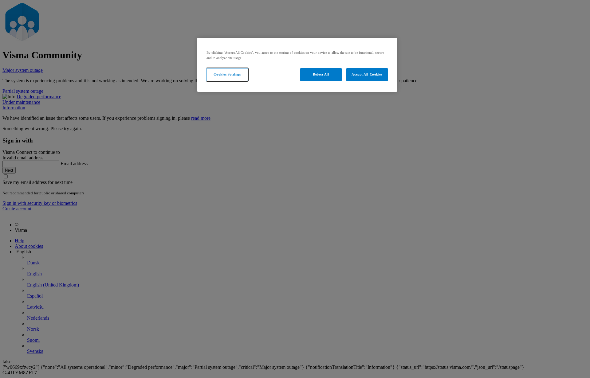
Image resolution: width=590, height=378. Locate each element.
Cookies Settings (227, 74)
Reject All (321, 74)
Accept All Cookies (367, 74)
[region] (297, 65)
